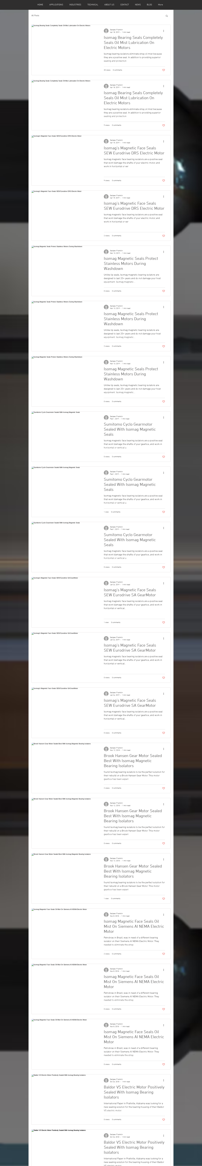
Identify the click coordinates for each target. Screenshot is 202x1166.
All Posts (35, 15)
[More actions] (164, 31)
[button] (166, 16)
